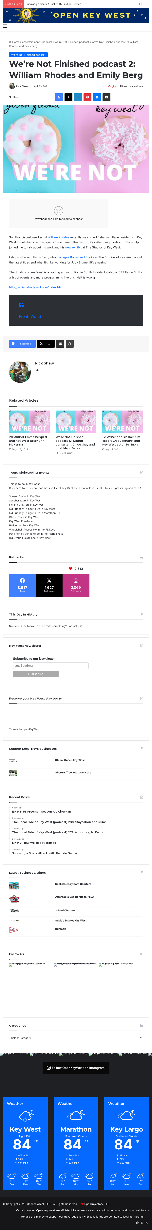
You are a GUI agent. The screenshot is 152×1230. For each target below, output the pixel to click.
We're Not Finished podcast (72, 41)
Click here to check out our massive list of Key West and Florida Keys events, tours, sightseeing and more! (75, 488)
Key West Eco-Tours (21, 521)
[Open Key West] (76, 15)
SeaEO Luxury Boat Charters (73, 883)
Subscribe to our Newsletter (34, 658)
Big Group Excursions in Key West (30, 537)
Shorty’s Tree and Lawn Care (73, 772)
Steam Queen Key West (70, 760)
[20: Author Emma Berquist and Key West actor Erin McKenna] (29, 422)
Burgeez (60, 928)
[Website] (37, 370)
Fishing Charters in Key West (27, 504)
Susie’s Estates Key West (70, 920)
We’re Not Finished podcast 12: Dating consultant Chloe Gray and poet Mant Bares (75, 442)
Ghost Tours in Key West (24, 517)
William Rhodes (58, 237)
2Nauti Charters (65, 910)
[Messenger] (97, 97)
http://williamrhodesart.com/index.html (36, 287)
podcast (47, 41)
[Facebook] (59, 97)
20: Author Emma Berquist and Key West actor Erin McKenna (28, 440)
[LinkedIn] (78, 97)
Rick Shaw (22, 86)
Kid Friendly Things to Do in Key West (32, 508)
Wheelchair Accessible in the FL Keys (32, 529)
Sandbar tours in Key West (25, 500)
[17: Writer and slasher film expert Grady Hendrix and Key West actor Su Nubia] (122, 422)
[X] (68, 97)
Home (15, 41)
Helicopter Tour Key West (24, 525)
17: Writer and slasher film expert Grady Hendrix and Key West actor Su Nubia (121, 440)
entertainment (31, 41)
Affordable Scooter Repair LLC (74, 896)
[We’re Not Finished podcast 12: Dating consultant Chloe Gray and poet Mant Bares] (76, 422)
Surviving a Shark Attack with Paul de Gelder (53, 4)
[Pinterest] (87, 97)
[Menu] (5, 26)
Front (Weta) (30, 316)
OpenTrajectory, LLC (96, 1203)
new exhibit (73, 247)
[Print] (70, 344)
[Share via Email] (106, 97)
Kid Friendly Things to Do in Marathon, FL (34, 512)
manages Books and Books (76, 257)
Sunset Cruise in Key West (25, 496)
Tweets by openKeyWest (24, 729)
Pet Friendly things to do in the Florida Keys (36, 533)
